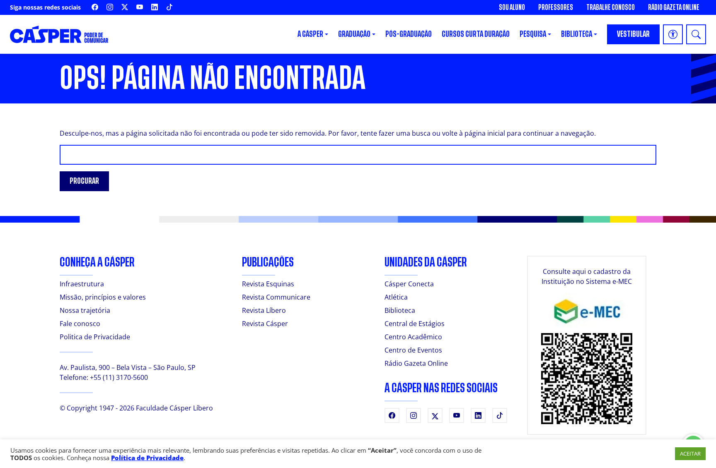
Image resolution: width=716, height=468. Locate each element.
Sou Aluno (512, 7)
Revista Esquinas (268, 283)
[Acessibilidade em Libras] (673, 34)
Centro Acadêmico (413, 336)
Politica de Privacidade (95, 336)
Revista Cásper (265, 323)
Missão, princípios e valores (103, 297)
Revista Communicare (276, 297)
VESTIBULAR (633, 34)
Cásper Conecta (409, 283)
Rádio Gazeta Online (673, 7)
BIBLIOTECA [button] (576, 34)
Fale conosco (80, 323)
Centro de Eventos (413, 350)
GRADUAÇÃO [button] (354, 34)
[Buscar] (696, 34)
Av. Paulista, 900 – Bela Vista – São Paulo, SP (128, 367)
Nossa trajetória (85, 310)
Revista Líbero (264, 310)
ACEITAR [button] (690, 453)
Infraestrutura (82, 283)
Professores (555, 7)
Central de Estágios (415, 323)
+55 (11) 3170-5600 (119, 377)
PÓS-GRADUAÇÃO (408, 34)
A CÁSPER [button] (310, 34)
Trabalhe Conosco (610, 7)
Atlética (396, 297)
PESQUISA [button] (533, 34)
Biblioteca (400, 310)
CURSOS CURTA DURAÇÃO (476, 34)
